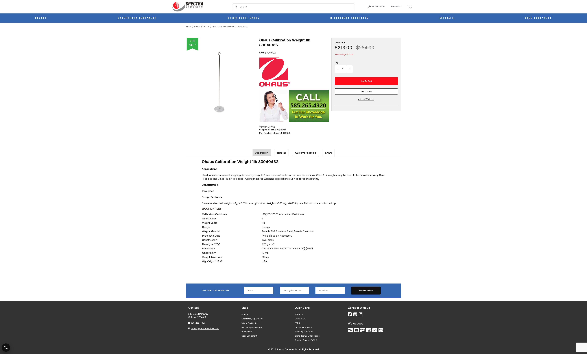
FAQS (297, 323)
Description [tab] (261, 152)
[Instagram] (355, 314)
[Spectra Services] (187, 6)
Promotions (247, 331)
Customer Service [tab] (305, 152)
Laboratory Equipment (252, 318)
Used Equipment (249, 336)
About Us (299, 314)
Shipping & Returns (304, 331)
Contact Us (300, 318)
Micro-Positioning (250, 323)
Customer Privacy (303, 327)
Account (395, 6)
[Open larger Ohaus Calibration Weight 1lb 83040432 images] (219, 82)
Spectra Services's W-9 (306, 340)
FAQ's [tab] (328, 152)
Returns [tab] (281, 152)
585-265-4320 (377, 6)
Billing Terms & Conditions (307, 336)
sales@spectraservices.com (205, 328)
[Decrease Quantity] (338, 69)
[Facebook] (350, 314)
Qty (336, 62)
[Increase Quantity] (350, 69)
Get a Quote (366, 91)
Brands (245, 314)
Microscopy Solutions (252, 327)
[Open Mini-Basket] (410, 7)
